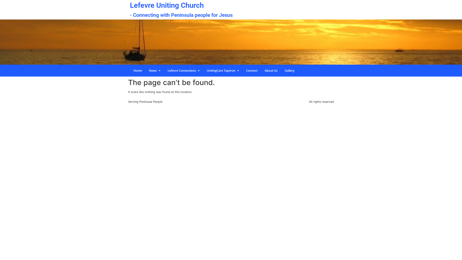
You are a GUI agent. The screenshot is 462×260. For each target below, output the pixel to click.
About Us (271, 71)
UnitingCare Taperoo (221, 71)
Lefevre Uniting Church (167, 5)
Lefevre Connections (182, 71)
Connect (252, 71)
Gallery (290, 71)
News (153, 71)
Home (138, 71)
